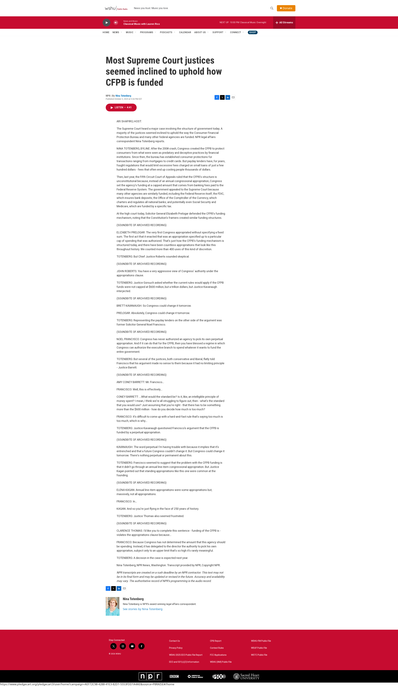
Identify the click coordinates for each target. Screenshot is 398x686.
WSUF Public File (259, 648)
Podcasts (166, 32)
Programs (146, 32)
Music (129, 32)
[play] (106, 22)
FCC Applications (218, 655)
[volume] (115, 22)
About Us (200, 32)
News (116, 32)
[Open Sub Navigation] (121, 32)
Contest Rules (217, 648)
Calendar (185, 32)
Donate (287, 8)
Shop (252, 32)
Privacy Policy (176, 648)
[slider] (120, 22)
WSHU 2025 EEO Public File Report (185, 655)
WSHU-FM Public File (261, 641)
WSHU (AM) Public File (221, 662)
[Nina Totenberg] (113, 606)
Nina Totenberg (123, 95)
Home (106, 32)
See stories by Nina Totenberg (142, 609)
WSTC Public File (259, 655)
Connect (235, 32)
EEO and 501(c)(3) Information (184, 662)
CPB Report (215, 641)
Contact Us (174, 641)
